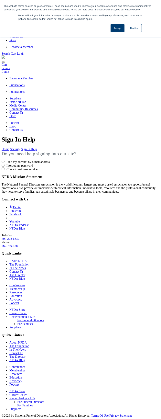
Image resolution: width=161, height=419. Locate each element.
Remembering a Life (22, 316)
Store (12, 116)
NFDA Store (17, 309)
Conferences (17, 285)
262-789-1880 (10, 245)
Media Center (17, 105)
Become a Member (21, 47)
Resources (15, 292)
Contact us (16, 129)
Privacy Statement (120, 415)
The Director (17, 275)
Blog (12, 126)
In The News (17, 268)
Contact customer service (22, 169)
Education (15, 296)
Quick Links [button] (13, 335)
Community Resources (23, 109)
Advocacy (15, 299)
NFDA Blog (17, 278)
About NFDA (18, 261)
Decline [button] (134, 28)
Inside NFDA (18, 102)
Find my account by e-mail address (28, 162)
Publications (17, 91)
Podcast (14, 122)
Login (20, 53)
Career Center (18, 313)
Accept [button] (117, 28)
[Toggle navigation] (3, 62)
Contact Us (16, 112)
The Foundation (19, 264)
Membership (17, 288)
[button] (6, 53)
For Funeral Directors (30, 320)
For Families (25, 323)
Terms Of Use (100, 415)
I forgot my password (19, 165)
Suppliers (15, 98)
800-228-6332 (10, 238)
